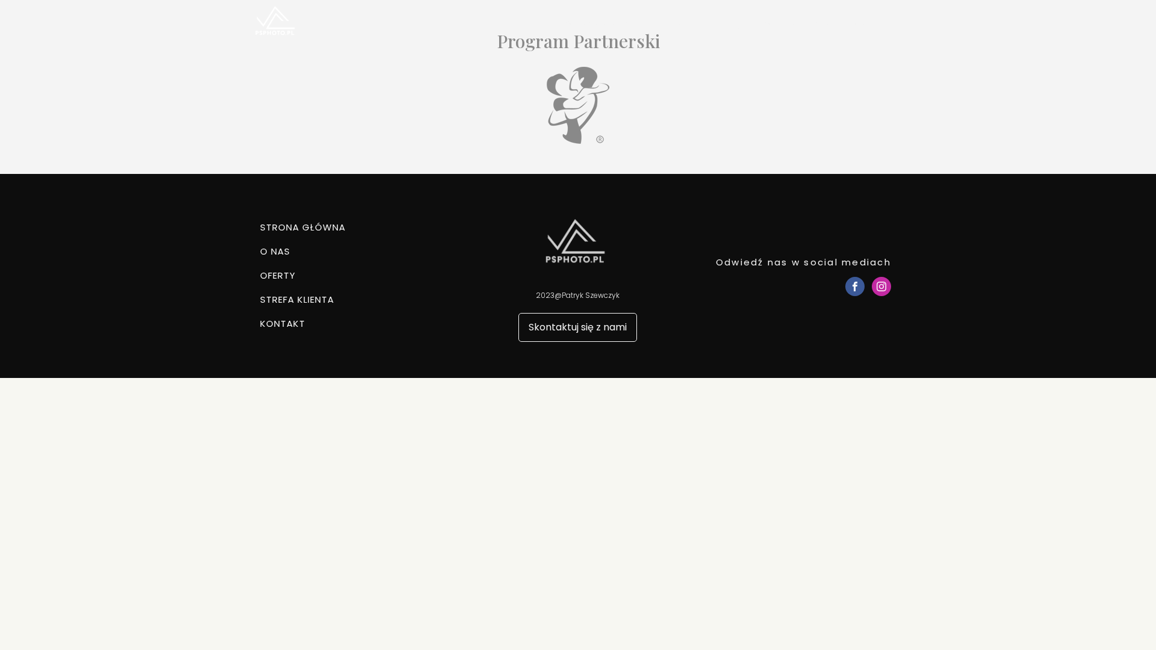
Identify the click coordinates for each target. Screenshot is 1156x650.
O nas (672, 24)
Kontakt (872, 24)
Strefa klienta (797, 24)
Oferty (725, 24)
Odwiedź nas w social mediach (803, 262)
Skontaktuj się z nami (578, 327)
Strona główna (600, 24)
